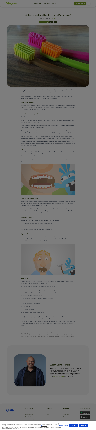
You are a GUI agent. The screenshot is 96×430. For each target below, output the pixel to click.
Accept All (83, 425)
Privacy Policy (44, 425)
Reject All (73, 425)
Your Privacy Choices (63, 425)
